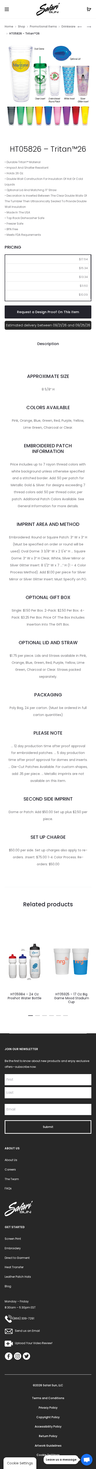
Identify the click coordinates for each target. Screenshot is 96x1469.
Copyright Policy (48, 1417)
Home (9, 26)
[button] (30, 1014)
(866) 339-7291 (23, 1318)
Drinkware (68, 26)
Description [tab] (48, 343)
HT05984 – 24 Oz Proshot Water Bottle (24, 996)
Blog (8, 1286)
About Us (11, 1160)
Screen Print (13, 1239)
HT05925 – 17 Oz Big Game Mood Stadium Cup (71, 998)
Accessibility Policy (48, 1426)
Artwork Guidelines (48, 1446)
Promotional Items (43, 26)
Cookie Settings (48, 1455)
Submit (48, 1127)
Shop (21, 26)
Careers (10, 1169)
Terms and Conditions (48, 1398)
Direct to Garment (17, 1258)
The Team (12, 1179)
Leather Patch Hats (18, 1277)
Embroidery (13, 1248)
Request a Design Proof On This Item (48, 312)
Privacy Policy (48, 1408)
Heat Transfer (14, 1267)
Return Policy (48, 1436)
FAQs (8, 1188)
